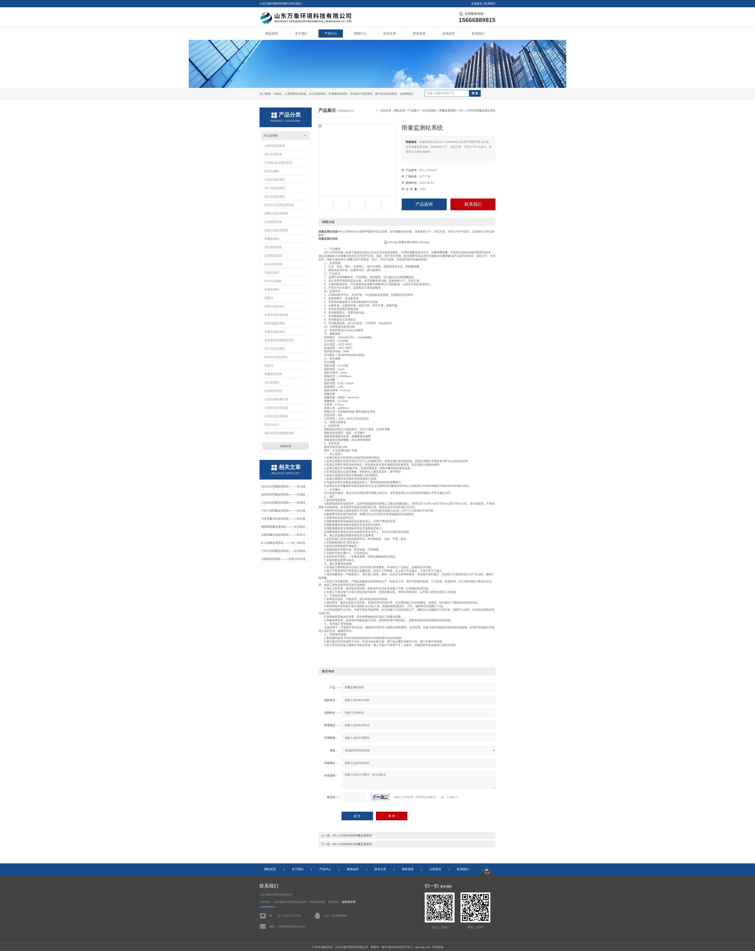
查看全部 (285, 446)
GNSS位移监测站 (276, 357)
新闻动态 (353, 869)
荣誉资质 (419, 33)
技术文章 (389, 33)
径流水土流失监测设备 (279, 205)
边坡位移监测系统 (276, 230)
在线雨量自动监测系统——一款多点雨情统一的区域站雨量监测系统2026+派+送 (285, 534)
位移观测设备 (273, 221)
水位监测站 (271, 382)
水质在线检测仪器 (276, 399)
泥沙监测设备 (273, 154)
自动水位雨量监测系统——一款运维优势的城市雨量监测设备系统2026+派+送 (285, 486)
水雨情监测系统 (274, 145)
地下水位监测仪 (274, 188)
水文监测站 (270, 135)
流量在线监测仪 (274, 331)
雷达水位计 (271, 424)
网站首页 (271, 33)
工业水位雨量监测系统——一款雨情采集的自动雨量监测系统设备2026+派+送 (285, 502)
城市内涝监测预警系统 (279, 433)
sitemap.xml (422, 947)
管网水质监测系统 (276, 213)
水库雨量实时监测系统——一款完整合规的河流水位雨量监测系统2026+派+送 (285, 518)
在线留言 (476, 3)
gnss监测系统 (273, 264)
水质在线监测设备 (276, 416)
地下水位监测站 (274, 348)
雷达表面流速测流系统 (279, 340)
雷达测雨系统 (273, 247)
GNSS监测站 (273, 281)
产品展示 (413, 110)
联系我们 (489, 3)
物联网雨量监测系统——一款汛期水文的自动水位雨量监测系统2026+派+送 (285, 526)
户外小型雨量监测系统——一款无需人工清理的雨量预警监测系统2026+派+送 (285, 510)
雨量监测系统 (273, 374)
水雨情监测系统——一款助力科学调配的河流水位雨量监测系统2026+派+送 (285, 558)
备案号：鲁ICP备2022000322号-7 (392, 947)
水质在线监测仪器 (276, 314)
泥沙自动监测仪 (274, 196)
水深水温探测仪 (274, 179)
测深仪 (268, 298)
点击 (305, 135)
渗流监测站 (271, 171)
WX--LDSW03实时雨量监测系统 (352, 835)
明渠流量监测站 (274, 323)
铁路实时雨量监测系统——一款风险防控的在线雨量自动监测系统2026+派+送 (285, 494)
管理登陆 (437, 947)
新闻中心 (360, 33)
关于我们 (301, 33)
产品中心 (330, 33)
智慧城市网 (348, 901)
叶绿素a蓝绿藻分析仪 (278, 162)
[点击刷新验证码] (380, 797)
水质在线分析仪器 (276, 407)
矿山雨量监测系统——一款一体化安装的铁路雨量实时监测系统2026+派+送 (285, 542)
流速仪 (268, 365)
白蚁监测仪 (271, 272)
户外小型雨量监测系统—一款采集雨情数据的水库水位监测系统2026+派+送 (285, 550)
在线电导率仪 (273, 390)
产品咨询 (424, 204)
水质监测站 (271, 289)
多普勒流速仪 (273, 255)
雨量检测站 (271, 238)
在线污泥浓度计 (274, 306)
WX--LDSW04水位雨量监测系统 (352, 844)
